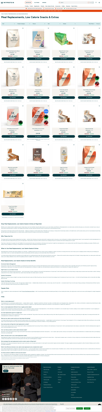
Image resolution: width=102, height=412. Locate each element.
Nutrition (6, 13)
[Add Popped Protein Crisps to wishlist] (74, 28)
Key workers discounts (91, 379)
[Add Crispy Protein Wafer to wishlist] (74, 106)
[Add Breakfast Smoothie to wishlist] (48, 28)
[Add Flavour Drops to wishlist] (48, 67)
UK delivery (46, 382)
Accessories (57, 6)
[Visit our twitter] (11, 399)
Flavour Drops (38, 89)
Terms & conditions (74, 379)
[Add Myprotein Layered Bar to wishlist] (23, 145)
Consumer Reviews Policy (76, 382)
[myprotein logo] (7, 2)
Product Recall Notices (48, 387)
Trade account (74, 384)
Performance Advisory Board (76, 397)
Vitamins (42, 6)
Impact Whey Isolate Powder (89, 89)
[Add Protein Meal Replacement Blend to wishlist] (23, 28)
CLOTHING (36, 2)
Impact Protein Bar (89, 128)
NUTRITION (28, 2)
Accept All (87, 408)
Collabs (63, 6)
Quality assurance (74, 372)
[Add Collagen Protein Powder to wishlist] (99, 145)
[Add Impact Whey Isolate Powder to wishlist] (99, 67)
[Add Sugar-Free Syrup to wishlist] (74, 145)
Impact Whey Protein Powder (38, 128)
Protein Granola (38, 167)
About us (73, 369)
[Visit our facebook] (6, 399)
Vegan (59, 382)
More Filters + (91, 23)
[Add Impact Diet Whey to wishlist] (23, 67)
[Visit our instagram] (3, 399)
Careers (72, 394)
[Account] (96, 2)
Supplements (36, 6)
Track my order (46, 379)
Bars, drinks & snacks (62, 374)
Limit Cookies (79, 408)
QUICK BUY (13, 58)
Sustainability (73, 389)
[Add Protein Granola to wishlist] (48, 145)
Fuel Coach (91, 2)
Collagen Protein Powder (89, 167)
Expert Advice (74, 6)
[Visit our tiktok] (8, 399)
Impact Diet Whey (12, 89)
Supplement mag (90, 377)
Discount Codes (90, 372)
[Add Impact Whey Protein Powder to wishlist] (48, 106)
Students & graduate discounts (93, 374)
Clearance (68, 6)
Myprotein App (46, 369)
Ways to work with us (75, 387)
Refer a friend (92, 369)
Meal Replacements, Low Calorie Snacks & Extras (18, 13)
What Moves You (90, 382)
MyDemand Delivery (47, 384)
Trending (26, 6)
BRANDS (44, 2)
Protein (31, 6)
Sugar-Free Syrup (63, 167)
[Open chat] (16, 399)
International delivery (48, 377)
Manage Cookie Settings (71, 408)
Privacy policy (73, 377)
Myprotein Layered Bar (12, 167)
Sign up (5, 370)
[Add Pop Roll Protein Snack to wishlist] (99, 28)
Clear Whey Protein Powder (12, 128)
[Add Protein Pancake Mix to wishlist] (74, 67)
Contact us (46, 372)
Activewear (60, 372)
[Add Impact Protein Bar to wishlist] (99, 106)
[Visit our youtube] (13, 399)
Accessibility (73, 392)
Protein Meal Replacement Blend (28, 291)
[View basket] (99, 2)
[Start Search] (59, 2)
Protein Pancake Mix (64, 89)
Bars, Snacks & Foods (50, 6)
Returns (45, 374)
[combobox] (76, 2)
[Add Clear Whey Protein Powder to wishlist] (23, 106)
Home (2, 13)
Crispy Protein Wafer (63, 128)
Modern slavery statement (76, 374)
